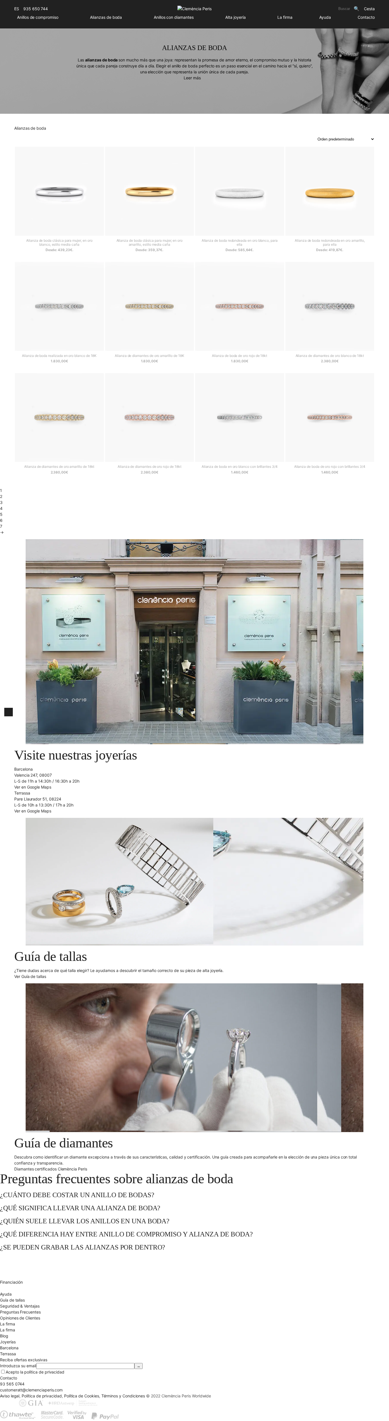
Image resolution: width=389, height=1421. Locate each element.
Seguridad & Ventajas (20, 1306)
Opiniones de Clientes (20, 1317)
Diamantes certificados (21, 1288)
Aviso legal (9, 1395)
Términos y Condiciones (123, 1395)
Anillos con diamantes (174, 17)
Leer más (192, 77)
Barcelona (9, 1347)
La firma (284, 17)
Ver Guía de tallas (30, 976)
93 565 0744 (12, 1383)
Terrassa (8, 1353)
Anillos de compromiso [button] (37, 17)
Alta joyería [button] (235, 17)
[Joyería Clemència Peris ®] (194, 8)
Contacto (366, 17)
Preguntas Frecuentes (20, 1312)
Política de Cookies (81, 1395)
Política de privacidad (42, 1395)
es (16, 8)
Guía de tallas (12, 1300)
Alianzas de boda (106, 17)
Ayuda (325, 17)
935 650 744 (35, 8)
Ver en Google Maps (32, 787)
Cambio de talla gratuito (22, 1264)
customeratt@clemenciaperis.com (31, 1389)
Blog (4, 1335)
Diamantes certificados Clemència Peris (50, 1168)
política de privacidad (44, 1372)
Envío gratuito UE (16, 1258)
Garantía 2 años (14, 1276)
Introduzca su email (18, 1365)
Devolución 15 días (17, 1270)
